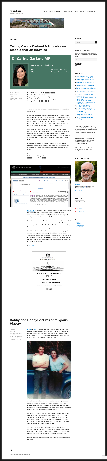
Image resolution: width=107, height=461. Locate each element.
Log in (78, 222)
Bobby (29, 329)
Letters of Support (92, 11)
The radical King (67, 11)
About (76, 11)
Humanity (12, 331)
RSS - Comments (80, 211)
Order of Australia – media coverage (85, 108)
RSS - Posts (79, 208)
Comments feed (80, 225)
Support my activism (55, 11)
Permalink (31, 245)
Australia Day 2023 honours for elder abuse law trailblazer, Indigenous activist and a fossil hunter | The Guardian (86, 114)
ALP (11, 96)
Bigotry (20, 333)
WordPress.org (80, 226)
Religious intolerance (17, 336)
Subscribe (78, 63)
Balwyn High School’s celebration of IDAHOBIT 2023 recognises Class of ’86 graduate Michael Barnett (86, 102)
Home (45, 11)
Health (11, 94)
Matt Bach (14, 99)
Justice (15, 94)
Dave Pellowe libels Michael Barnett (85, 106)
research (61, 415)
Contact (82, 11)
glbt (21, 334)
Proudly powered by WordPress (23, 454)
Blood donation (16, 96)
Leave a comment (14, 101)
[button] (49, 370)
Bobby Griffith (13, 334)
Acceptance (12, 333)
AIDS (17, 333)
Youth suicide (15, 341)
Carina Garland (13, 98)
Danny (35, 329)
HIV (11, 99)
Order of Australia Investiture (83, 105)
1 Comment (12, 343)
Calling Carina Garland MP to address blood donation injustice (38, 48)
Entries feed (79, 223)
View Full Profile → (79, 190)
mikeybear (15, 11)
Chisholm (19, 98)
